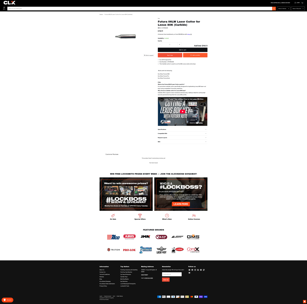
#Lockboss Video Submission (107, 283)
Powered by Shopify (104, 299)
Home (101, 14)
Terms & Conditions (105, 274)
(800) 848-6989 (149, 278)
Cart (114, 296)
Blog (101, 279)
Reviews (102, 276)
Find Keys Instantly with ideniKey (129, 269)
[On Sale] (113, 217)
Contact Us (102, 272)
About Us (102, 269)
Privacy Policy (103, 286)
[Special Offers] (140, 217)
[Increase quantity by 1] (180, 44)
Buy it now (170, 55)
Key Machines (124, 281)
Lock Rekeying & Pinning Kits (128, 283)
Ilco (159, 18)
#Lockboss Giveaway (105, 281)
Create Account (107, 296)
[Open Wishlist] (304, 301)
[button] (296, 3)
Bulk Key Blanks (124, 279)
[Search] (274, 8)
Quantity (160, 41)
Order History (120, 296)
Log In (101, 296)
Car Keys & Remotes (125, 274)
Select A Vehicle (282, 8)
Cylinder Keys (123, 276)
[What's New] (167, 217)
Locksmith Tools (124, 286)
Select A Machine (297, 8)
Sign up (165, 279)
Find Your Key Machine (126, 272)
